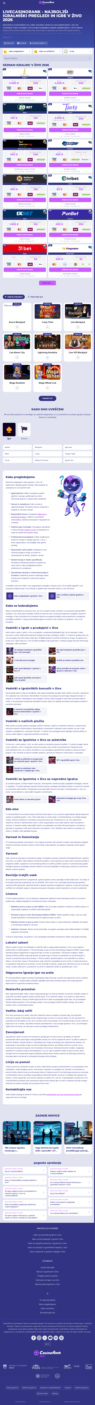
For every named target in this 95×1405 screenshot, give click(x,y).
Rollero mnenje (25, 97)
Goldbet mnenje (70, 97)
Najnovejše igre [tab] (36, 297)
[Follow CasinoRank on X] (44, 1340)
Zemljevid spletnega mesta (71, 1404)
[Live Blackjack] (78, 317)
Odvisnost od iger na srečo (47, 1282)
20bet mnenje (24, 134)
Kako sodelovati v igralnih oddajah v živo (47, 1254)
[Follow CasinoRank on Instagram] (38, 1340)
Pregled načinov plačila (47, 1278)
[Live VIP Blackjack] (78, 347)
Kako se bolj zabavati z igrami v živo (47, 1241)
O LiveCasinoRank (47, 1302)
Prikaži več (46, 283)
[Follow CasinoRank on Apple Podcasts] (61, 1340)
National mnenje (24, 204)
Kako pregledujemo (47, 1306)
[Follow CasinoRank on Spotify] (55, 1340)
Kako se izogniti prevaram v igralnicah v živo (47, 1245)
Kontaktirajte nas (47, 1315)
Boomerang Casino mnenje (24, 169)
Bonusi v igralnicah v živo (47, 1274)
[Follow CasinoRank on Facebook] (33, 1340)
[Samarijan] (77, 1369)
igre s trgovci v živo (28, 530)
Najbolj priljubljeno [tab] (15, 297)
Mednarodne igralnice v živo (47, 1286)
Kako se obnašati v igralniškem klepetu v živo (47, 1249)
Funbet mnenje (70, 238)
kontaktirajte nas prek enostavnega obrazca (63, 1094)
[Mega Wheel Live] (47, 377)
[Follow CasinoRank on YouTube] (50, 1340)
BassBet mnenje (70, 169)
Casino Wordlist (47, 1269)
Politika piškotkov (20, 1404)
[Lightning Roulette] (47, 347)
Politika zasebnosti (44, 1404)
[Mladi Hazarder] (32, 1378)
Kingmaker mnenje (70, 273)
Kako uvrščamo (47, 1310)
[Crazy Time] (47, 317)
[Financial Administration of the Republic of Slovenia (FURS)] (20, 1369)
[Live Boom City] (17, 347)
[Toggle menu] (4, 3)
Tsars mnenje (70, 134)
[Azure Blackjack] (17, 317)
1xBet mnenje (24, 238)
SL (46, 1346)
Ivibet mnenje (70, 204)
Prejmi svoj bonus (25, 93)
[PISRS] (50, 1369)
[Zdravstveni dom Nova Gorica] (48, 1378)
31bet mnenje (24, 273)
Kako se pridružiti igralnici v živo (47, 1237)
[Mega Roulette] (17, 377)
